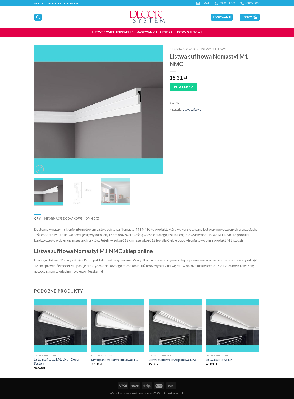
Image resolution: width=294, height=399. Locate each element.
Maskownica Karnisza (154, 32)
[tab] (37, 218)
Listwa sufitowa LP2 (220, 360)
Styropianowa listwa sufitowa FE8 (114, 360)
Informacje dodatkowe (63, 218)
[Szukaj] (38, 17)
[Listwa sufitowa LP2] (232, 325)
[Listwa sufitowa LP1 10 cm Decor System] (60, 325)
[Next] (155, 110)
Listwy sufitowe (189, 32)
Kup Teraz (183, 87)
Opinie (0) (92, 218)
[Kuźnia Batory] (147, 17)
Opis (37, 218)
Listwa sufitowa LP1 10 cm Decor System (57, 361)
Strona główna (183, 49)
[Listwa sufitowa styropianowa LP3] (175, 325)
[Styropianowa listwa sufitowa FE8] (117, 325)
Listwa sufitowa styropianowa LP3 (172, 360)
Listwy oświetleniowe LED (112, 32)
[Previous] (42, 110)
